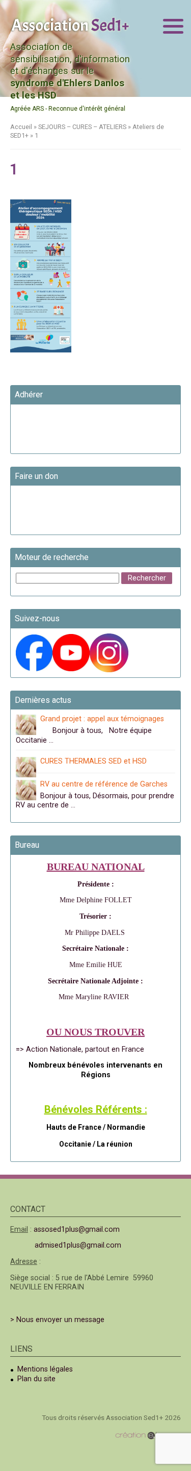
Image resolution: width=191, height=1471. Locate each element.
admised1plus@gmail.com (78, 1245)
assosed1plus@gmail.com (77, 1229)
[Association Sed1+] (70, 24)
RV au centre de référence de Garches (104, 784)
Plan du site (36, 1379)
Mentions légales (45, 1369)
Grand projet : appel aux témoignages (102, 719)
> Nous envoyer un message (57, 1319)
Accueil (21, 127)
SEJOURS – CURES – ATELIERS (82, 127)
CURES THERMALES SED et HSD (93, 761)
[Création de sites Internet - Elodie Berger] (148, 1435)
